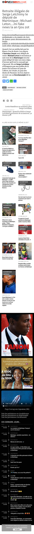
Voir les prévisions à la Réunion (14, 417)
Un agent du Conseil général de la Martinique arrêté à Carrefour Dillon (24, 220)
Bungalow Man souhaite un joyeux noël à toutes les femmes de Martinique (25, 265)
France (13, 482)
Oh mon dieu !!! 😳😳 (16, 491)
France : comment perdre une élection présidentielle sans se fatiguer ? (20, 485)
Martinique (11, 87)
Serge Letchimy (8, 90)
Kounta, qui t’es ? (15, 467)
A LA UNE (5, 128)
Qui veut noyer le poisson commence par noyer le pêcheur (24, 198)
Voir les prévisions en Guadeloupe (15, 414)
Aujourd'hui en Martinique (23, 129)
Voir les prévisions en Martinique (14, 415)
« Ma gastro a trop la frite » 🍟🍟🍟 (20, 513)
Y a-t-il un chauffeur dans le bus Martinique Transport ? (24, 139)
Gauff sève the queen (16, 462)
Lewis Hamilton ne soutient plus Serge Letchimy (18, 107)
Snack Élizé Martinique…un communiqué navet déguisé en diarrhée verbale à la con (21, 519)
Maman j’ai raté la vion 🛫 (17, 442)
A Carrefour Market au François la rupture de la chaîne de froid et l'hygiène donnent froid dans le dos (8, 152)
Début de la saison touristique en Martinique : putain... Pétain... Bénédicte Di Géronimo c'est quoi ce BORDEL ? (9, 223)
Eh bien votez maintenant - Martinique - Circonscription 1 (24, 175)
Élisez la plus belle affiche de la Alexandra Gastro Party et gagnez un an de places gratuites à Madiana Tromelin (21, 506)
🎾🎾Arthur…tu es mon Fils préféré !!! (20, 472)
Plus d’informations (22, 527)
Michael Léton (21, 87)
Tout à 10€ (21, 158)
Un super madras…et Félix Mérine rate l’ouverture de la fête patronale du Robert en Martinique (21, 448)
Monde (13, 460)
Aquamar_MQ (23, 409)
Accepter (17, 529)
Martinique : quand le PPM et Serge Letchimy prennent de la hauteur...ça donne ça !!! (17, 113)
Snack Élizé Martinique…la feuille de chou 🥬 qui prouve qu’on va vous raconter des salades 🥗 (21, 498)
